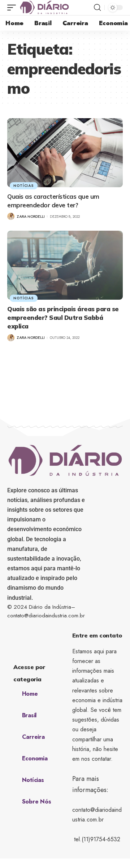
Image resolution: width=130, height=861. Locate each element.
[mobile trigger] (13, 7)
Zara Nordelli (31, 216)
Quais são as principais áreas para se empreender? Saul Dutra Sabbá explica (63, 317)
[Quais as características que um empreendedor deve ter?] (65, 152)
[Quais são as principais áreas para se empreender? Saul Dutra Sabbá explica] (65, 265)
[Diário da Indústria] (44, 7)
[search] (97, 7)
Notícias (23, 185)
